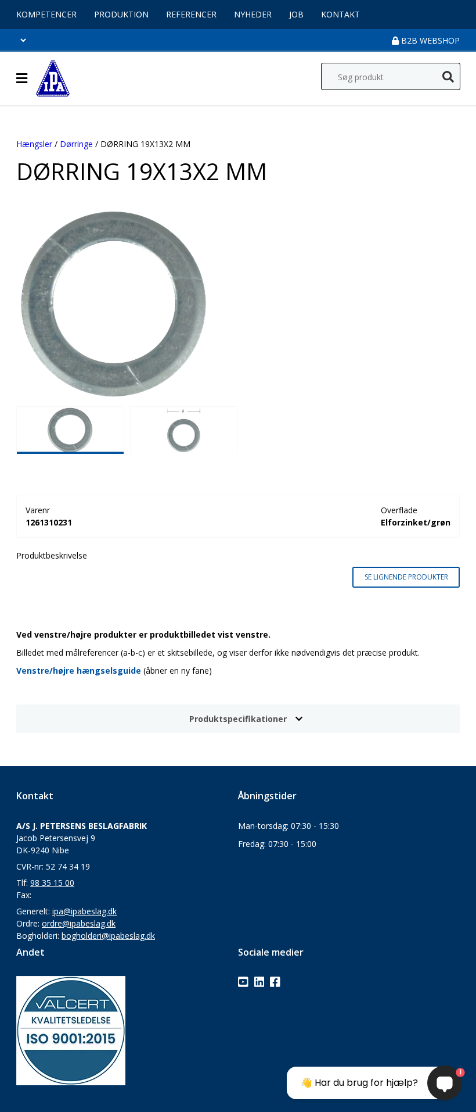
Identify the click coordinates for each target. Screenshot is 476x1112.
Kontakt (340, 14)
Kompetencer (46, 14)
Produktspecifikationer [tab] (238, 718)
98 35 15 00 (52, 882)
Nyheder (253, 14)
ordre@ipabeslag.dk (79, 923)
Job (296, 14)
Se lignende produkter (406, 577)
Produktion (121, 14)
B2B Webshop (429, 40)
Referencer (191, 14)
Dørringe (76, 143)
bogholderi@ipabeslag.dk (108, 935)
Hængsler (34, 143)
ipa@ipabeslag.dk (84, 911)
